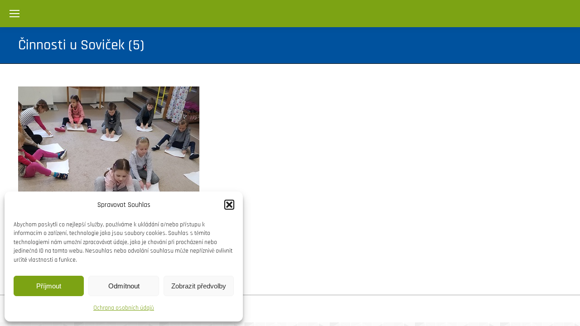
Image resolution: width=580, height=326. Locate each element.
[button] (229, 204)
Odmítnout (124, 286)
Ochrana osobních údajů (123, 308)
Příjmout (48, 286)
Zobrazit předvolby (198, 286)
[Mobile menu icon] (14, 13)
